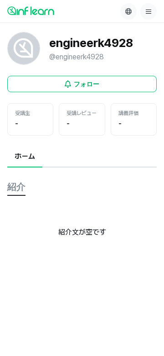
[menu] (148, 11)
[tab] (24, 157)
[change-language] (128, 11)
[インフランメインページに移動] (30, 10)
